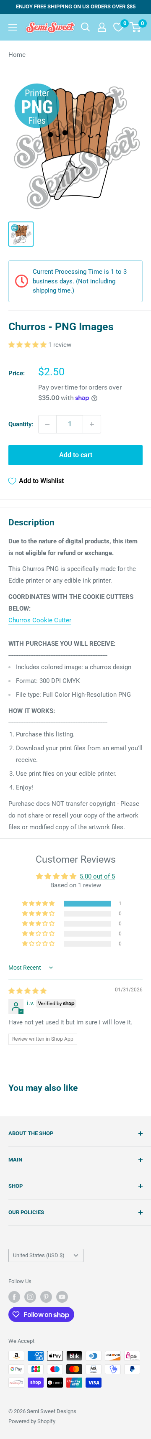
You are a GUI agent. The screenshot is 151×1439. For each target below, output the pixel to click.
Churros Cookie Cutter (39, 620)
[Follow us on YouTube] (62, 1297)
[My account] (102, 27)
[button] (28, 345)
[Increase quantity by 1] (92, 424)
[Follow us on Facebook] (14, 1297)
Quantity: (20, 424)
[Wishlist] (118, 27)
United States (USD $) (39, 1255)
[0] (135, 27)
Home (17, 55)
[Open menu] (12, 27)
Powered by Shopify (31, 1421)
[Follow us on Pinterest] (46, 1297)
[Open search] (85, 27)
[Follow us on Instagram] (30, 1297)
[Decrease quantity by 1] (47, 424)
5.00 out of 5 (97, 876)
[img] (27, 991)
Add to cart (75, 455)
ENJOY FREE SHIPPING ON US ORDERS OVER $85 (75, 6)
